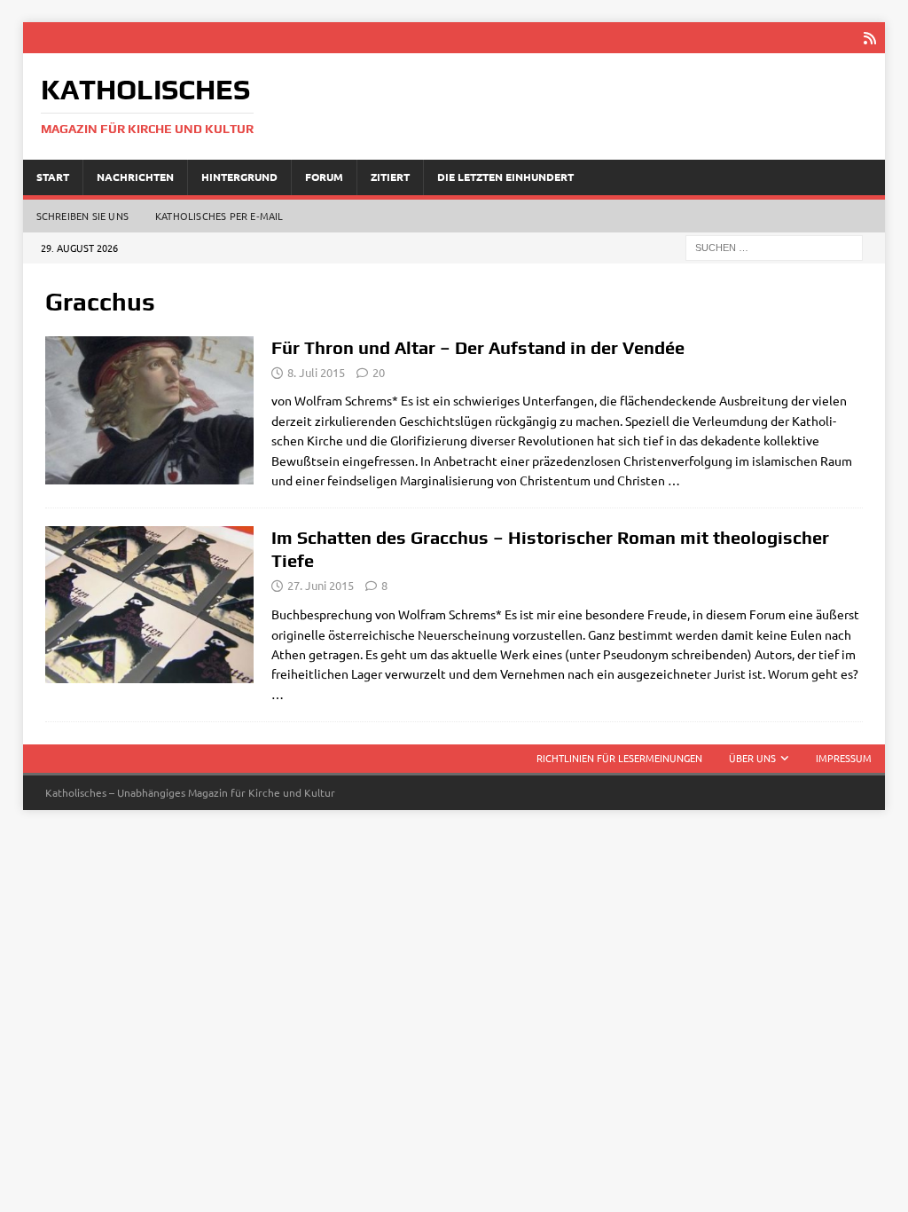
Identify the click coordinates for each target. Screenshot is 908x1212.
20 (378, 372)
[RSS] (869, 37)
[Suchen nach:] (774, 246)
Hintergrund (239, 176)
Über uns (752, 758)
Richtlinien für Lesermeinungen (619, 758)
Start (52, 176)
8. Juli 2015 (316, 372)
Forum (324, 176)
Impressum (844, 758)
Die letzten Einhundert (505, 176)
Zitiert (390, 176)
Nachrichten (135, 176)
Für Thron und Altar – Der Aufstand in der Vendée (478, 347)
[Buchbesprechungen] (149, 410)
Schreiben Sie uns (82, 216)
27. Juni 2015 (320, 585)
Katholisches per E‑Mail (219, 216)
